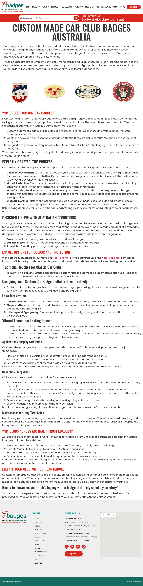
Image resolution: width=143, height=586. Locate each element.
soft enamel (62, 257)
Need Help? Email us (91, 16)
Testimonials (106, 6)
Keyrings (54, 6)
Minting (38, 548)
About (115, 6)
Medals (44, 6)
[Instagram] (84, 547)
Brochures (89, 6)
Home (28, 6)
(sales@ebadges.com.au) (103, 19)
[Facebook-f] (78, 547)
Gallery (78, 6)
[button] (36, 7)
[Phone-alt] (67, 547)
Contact (123, 6)
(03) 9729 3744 (81, 518)
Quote (133, 7)
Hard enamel (112, 257)
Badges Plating (41, 552)
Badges (35, 6)
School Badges (67, 6)
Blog (97, 6)
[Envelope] (72, 547)
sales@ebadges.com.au (79, 522)
